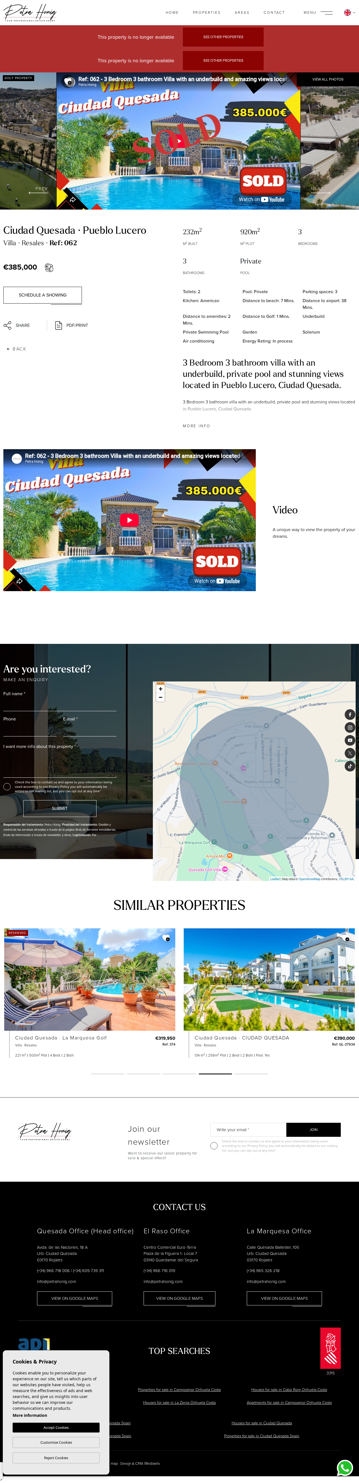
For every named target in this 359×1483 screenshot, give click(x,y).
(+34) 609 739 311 (88, 1271)
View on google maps (74, 1298)
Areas (242, 12)
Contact (274, 12)
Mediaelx (152, 1463)
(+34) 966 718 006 (53, 1271)
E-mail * (70, 719)
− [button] (160, 697)
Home (172, 12)
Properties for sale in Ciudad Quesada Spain (261, 1436)
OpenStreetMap (309, 878)
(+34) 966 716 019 (159, 1271)
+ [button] (160, 688)
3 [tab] (179, 1074)
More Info (197, 426)
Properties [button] (207, 12)
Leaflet (275, 878)
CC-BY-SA (346, 878)
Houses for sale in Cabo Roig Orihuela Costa (289, 1390)
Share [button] (23, 325)
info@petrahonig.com (56, 1281)
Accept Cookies (56, 1427)
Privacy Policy (59, 786)
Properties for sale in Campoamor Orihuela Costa (179, 1390)
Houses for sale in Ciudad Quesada (262, 1423)
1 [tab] (107, 1074)
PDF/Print (77, 325)
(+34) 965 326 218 (263, 1271)
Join (313, 1129)
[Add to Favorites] (68, 81)
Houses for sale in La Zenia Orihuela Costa (179, 1403)
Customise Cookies (56, 1442)
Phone (9, 719)
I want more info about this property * (39, 746)
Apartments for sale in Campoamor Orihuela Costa (289, 1403)
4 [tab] (215, 1074)
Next (317, 189)
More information (30, 1415)
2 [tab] (143, 1074)
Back (20, 349)
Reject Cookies (56, 1457)
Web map (110, 1463)
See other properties (223, 37)
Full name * (14, 693)
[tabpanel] (89, 993)
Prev (42, 189)
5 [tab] (251, 1074)
